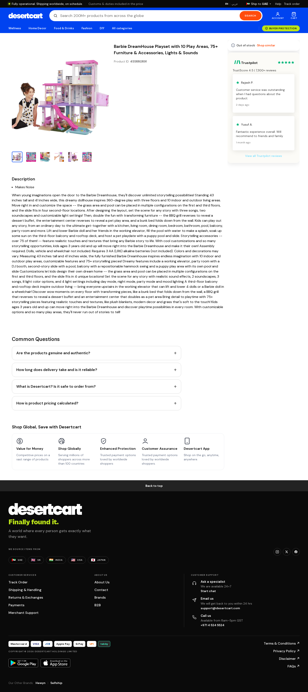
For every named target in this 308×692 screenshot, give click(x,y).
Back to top (154, 486)
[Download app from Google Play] (23, 663)
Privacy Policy (286, 651)
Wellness (14, 28)
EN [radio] (226, 3)
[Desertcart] (25, 15)
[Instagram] (277, 552)
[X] (286, 552)
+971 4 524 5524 (212, 625)
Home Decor (37, 28)
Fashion (86, 28)
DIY (102, 28)
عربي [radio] (235, 4)
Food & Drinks (64, 28)
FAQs (293, 666)
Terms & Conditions (282, 643)
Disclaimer (289, 658)
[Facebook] (296, 552)
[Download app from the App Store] (55, 663)
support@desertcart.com (220, 608)
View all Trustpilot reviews (263, 156)
